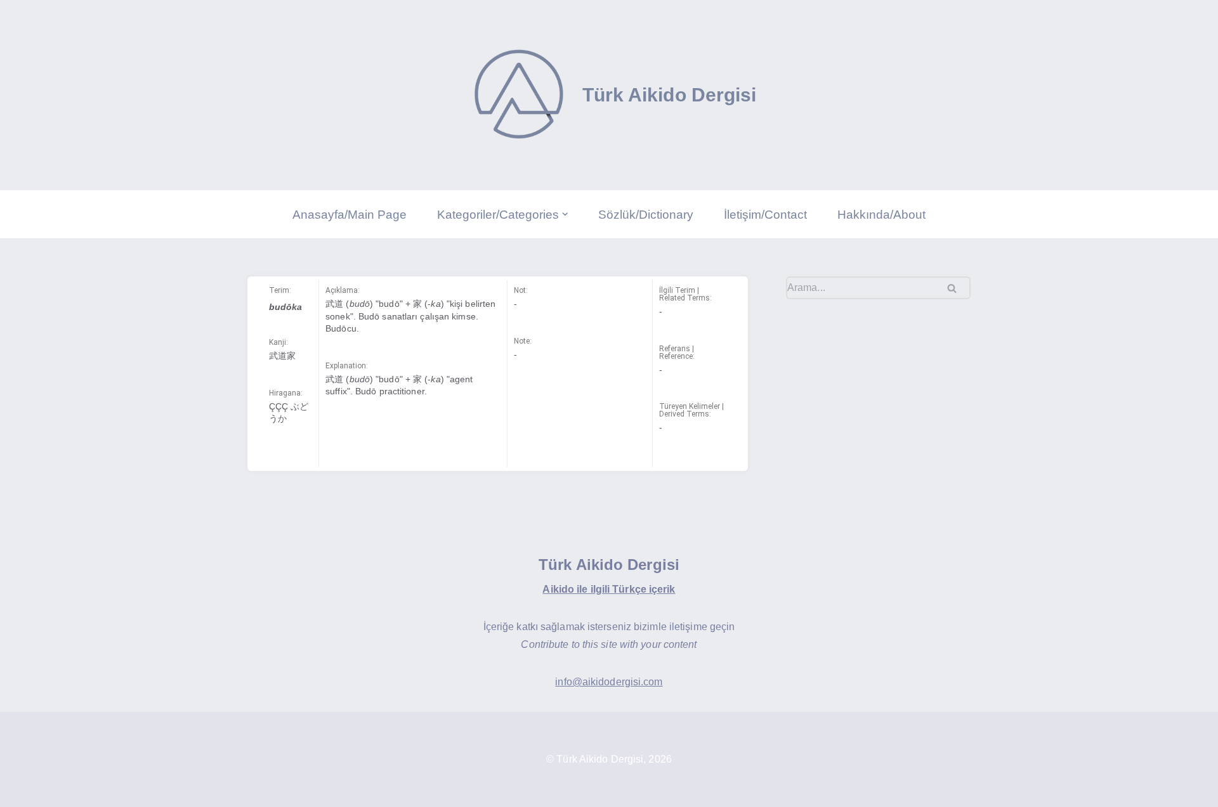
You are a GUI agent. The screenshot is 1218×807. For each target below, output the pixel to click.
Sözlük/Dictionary (645, 214)
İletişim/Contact (765, 214)
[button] (565, 214)
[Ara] (956, 287)
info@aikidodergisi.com (608, 681)
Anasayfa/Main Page (349, 214)
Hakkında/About (881, 214)
